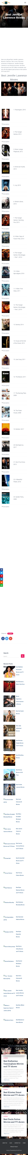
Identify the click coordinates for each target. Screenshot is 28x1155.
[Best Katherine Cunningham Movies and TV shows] (14, 1053)
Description (6, 124)
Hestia (7, 1150)
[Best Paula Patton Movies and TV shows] (12, 1112)
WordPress (19, 1150)
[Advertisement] (14, 41)
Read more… (7, 1080)
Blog (11, 1143)
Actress (10, 633)
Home (24, 1143)
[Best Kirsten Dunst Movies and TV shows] (13, 1085)
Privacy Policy (14, 1146)
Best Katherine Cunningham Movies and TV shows (14, 1064)
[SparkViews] (6, 3)
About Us (4, 1143)
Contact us (17, 1143)
